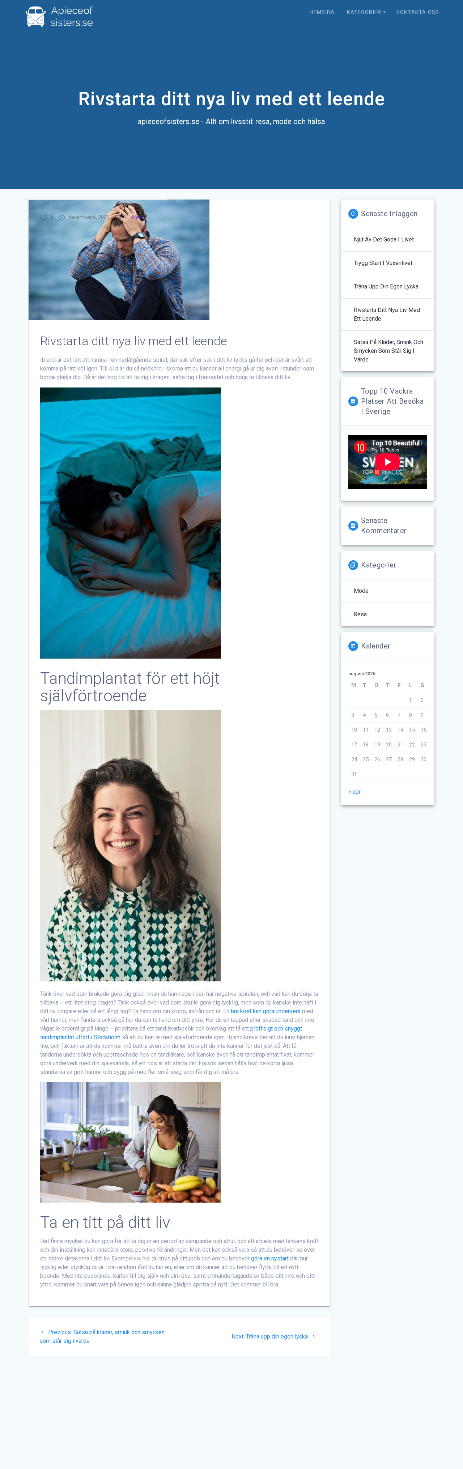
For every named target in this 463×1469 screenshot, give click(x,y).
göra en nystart (270, 1258)
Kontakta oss (417, 12)
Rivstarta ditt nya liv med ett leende (387, 314)
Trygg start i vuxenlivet (383, 263)
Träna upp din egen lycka (386, 286)
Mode (361, 590)
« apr (354, 791)
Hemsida (322, 12)
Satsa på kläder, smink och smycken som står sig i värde (388, 351)
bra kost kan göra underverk (266, 1011)
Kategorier (364, 12)
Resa (138, 217)
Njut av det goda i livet (384, 239)
